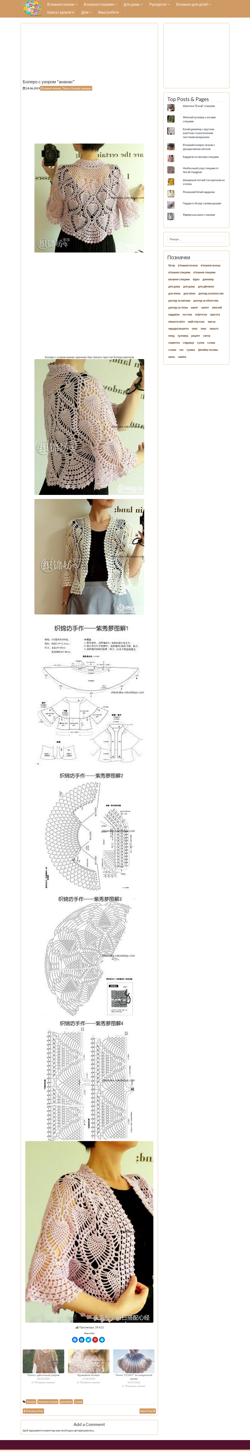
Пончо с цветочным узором (43, 1375)
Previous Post (34, 1411)
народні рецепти (178, 328)
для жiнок (174, 293)
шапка (182, 356)
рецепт (195, 335)
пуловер (183, 335)
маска (211, 321)
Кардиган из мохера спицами (201, 156)
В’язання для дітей (192, 4)
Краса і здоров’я (60, 12)
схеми (172, 349)
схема (78, 1401)
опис (194, 328)
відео (196, 279)
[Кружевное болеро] (88, 1361)
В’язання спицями (99, 4)
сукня (200, 342)
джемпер (208, 279)
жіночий (217, 307)
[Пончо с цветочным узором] (43, 1361)
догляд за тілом (178, 307)
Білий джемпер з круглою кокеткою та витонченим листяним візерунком (198, 133)
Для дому (132, 4)
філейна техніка (208, 349)
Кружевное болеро (88, 1375)
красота (215, 314)
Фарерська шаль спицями (199, 214)
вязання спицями (179, 279)
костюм (187, 314)
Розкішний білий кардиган (199, 192)
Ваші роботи (108, 12)
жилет (205, 307)
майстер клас (196, 321)
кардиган (173, 314)
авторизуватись (84, 1430)
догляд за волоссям (210, 293)
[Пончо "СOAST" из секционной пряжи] (134, 1361)
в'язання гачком (48, 1401)
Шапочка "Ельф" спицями (199, 105)
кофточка (201, 314)
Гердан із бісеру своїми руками (202, 203)
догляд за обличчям (205, 300)
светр (206, 335)
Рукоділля (158, 4)
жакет (194, 307)
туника (190, 349)
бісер (171, 265)
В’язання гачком (60, 4)
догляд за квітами (179, 300)
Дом (85, 12)
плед (171, 335)
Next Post (146, 1411)
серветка (174, 342)
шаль (171, 356)
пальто (214, 328)
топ (181, 349)
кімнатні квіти (176, 321)
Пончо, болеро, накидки (77, 88)
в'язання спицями (179, 272)
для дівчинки (206, 286)
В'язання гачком (51, 88)
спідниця (188, 342)
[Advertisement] (89, 53)
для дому (174, 286)
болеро (31, 1401)
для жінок (66, 1401)
